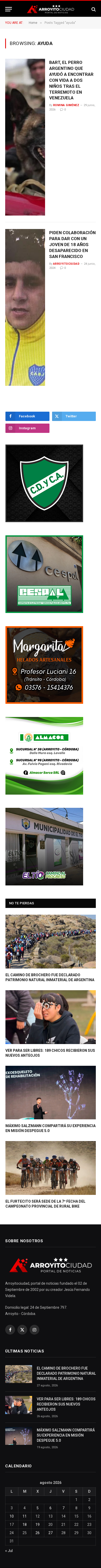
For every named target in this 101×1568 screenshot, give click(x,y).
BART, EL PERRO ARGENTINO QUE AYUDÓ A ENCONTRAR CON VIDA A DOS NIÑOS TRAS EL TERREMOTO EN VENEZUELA (71, 80)
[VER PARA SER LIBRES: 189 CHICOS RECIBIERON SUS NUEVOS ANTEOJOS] (50, 1017)
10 (12, 1516)
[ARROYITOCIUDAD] (50, 9)
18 (25, 1524)
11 (25, 1516)
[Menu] (8, 9)
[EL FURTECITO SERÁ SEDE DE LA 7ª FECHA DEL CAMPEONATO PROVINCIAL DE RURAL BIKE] (50, 1168)
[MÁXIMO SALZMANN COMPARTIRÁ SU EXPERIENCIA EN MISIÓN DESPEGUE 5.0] (50, 1093)
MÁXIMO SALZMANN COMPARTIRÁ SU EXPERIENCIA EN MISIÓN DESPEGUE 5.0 (66, 1435)
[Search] (93, 9)
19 (37, 1524)
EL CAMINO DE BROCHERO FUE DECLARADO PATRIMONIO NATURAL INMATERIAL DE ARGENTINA (66, 1373)
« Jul (9, 1551)
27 (50, 1533)
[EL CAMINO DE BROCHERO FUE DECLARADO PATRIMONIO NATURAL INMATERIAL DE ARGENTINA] (50, 941)
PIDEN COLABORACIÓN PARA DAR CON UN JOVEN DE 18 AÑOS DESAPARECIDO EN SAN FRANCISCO (72, 244)
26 (37, 1533)
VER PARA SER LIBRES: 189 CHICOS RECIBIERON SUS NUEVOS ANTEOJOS (66, 1404)
